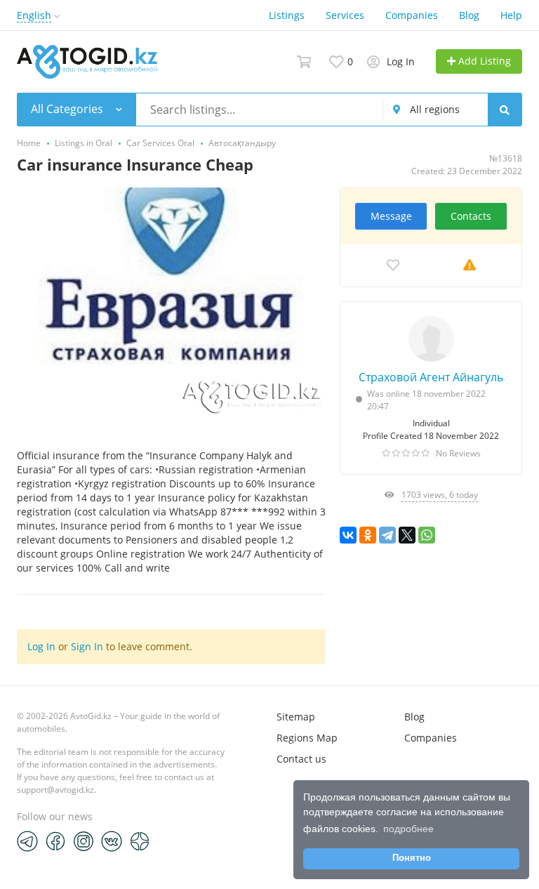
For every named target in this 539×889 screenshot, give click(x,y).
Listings (287, 15)
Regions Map (307, 737)
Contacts (471, 216)
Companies (411, 15)
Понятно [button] (411, 858)
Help (511, 15)
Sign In (87, 646)
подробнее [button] (408, 828)
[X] (407, 535)
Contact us (301, 758)
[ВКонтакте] (348, 535)
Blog (469, 15)
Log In (41, 646)
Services (345, 15)
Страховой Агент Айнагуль (431, 377)
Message (391, 216)
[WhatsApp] (426, 535)
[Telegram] (387, 535)
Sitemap (296, 716)
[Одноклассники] (367, 535)
